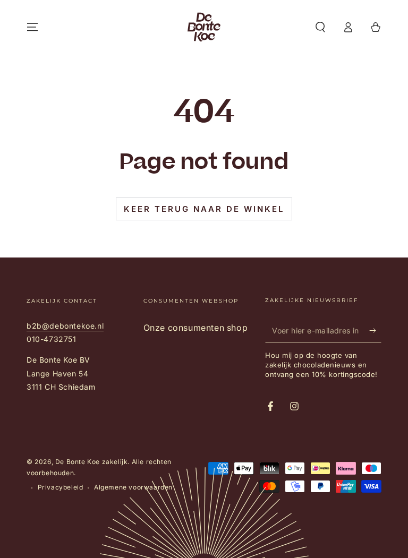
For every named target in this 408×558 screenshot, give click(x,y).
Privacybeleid (60, 487)
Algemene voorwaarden (133, 487)
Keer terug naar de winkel (204, 209)
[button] (320, 27)
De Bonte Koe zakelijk (91, 462)
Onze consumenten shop (195, 327)
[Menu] (32, 27)
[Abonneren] (375, 330)
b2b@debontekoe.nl (65, 325)
